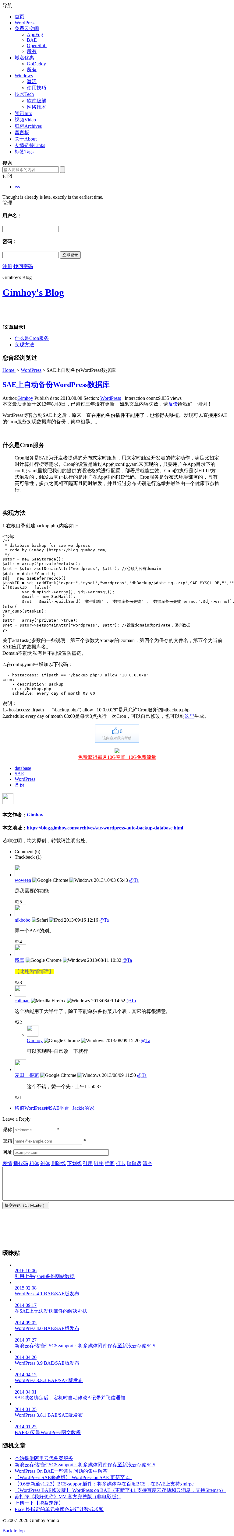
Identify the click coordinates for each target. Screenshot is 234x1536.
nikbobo (22, 920)
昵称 (7, 1129)
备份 (19, 784)
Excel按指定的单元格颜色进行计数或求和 (59, 1509)
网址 (7, 1152)
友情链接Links (30, 145)
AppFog (35, 34)
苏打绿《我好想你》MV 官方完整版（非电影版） (68, 1496)
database (23, 768)
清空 (147, 1163)
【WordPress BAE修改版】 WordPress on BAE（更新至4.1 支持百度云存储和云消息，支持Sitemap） (120, 1490)
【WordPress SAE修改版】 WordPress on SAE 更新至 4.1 (73, 1477)
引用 (88, 1163)
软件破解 (36, 100)
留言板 (22, 132)
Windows (24, 75)
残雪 (19, 960)
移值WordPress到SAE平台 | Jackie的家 (54, 1108)
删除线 (58, 1163)
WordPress (25, 22)
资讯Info (23, 113)
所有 (32, 51)
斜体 (45, 1163)
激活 (32, 81)
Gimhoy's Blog (33, 292)
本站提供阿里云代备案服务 (44, 1458)
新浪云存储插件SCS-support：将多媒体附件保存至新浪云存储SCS (85, 1464)
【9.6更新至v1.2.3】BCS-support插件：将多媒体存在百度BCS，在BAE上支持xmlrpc (104, 1483)
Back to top (13, 1530)
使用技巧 (36, 87)
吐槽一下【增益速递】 (39, 1503)
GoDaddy (36, 63)
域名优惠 (24, 57)
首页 (19, 16)
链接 (99, 1163)
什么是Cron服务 (32, 338)
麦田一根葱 (27, 1075)
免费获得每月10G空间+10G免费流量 (117, 757)
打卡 (121, 1163)
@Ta (134, 880)
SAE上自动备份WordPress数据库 (56, 385)
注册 (7, 266)
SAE (19, 773)
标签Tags (24, 151)
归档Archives (28, 126)
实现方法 (24, 344)
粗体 (34, 1163)
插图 (110, 1163)
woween (23, 880)
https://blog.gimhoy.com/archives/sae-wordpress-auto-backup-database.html (105, 827)
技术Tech (24, 94)
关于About (26, 138)
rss (17, 186)
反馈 (173, 404)
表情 (7, 1163)
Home (9, 370)
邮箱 (7, 1140)
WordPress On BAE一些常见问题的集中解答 (61, 1471)
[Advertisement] (73, 314)
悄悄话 (134, 1163)
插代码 (20, 1163)
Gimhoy (25, 398)
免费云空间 (27, 28)
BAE (32, 40)
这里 (189, 716)
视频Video (25, 119)
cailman (22, 1000)
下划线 (74, 1163)
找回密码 (23, 266)
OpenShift (37, 45)
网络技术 (36, 107)
